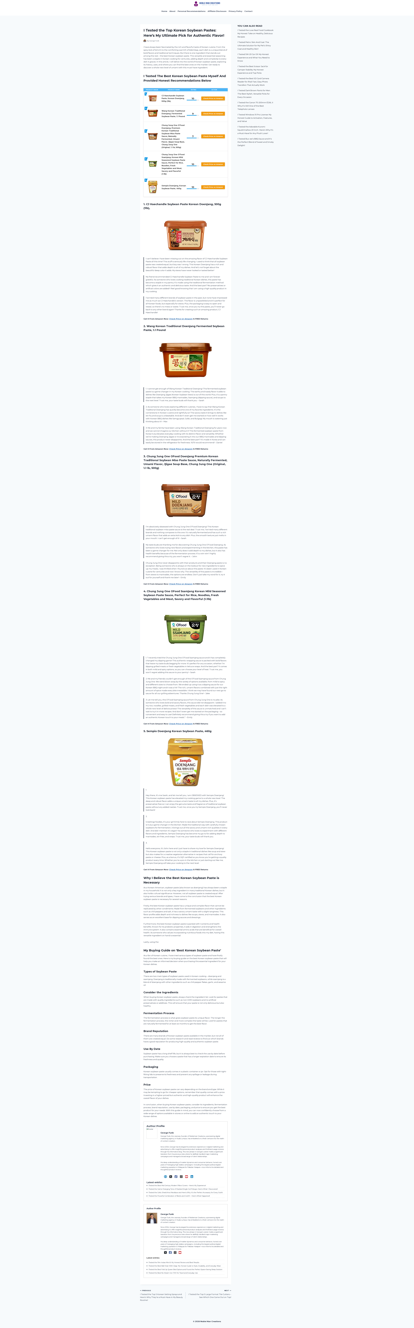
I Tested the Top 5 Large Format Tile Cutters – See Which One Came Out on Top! (209, 1294)
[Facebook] (170, 1252)
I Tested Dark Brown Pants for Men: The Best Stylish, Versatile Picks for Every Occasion (254, 93)
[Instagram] (175, 1252)
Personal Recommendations (191, 11)
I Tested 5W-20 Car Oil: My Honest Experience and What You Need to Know (254, 57)
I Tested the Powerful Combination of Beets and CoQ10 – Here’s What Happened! (179, 1196)
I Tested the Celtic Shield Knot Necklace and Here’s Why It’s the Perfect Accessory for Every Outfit (185, 1193)
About (172, 11)
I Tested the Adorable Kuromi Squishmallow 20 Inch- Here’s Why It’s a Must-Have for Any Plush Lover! (255, 130)
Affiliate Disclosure (217, 11)
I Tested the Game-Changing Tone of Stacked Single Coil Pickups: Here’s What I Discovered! (183, 1189)
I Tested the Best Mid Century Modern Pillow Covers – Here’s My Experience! (177, 1185)
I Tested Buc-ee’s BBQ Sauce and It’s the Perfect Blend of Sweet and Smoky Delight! (256, 142)
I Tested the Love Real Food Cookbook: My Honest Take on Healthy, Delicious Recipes (256, 33)
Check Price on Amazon (213, 98)
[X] (165, 1252)
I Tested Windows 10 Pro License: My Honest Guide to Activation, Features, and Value (255, 118)
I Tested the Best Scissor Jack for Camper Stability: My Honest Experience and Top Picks (253, 69)
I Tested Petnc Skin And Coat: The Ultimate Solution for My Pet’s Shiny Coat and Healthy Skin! (254, 45)
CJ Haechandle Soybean (162, 204)
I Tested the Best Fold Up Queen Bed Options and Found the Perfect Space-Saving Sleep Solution (185, 1269)
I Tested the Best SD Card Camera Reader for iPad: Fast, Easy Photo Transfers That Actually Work (253, 81)
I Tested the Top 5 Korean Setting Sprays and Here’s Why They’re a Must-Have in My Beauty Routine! (161, 1295)
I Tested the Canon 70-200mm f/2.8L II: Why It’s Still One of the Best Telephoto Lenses (255, 105)
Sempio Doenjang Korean (164, 731)
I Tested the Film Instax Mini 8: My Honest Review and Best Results (173, 1262)
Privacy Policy (235, 11)
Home (164, 11)
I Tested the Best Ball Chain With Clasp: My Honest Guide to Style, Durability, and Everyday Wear (184, 1266)
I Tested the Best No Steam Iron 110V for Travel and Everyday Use (173, 1273)
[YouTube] (180, 1252)
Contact (248, 11)
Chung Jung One (158, 456)
